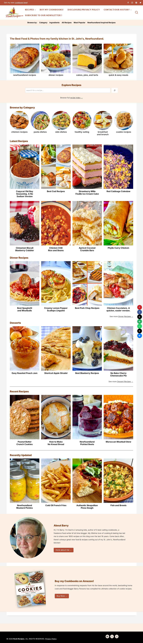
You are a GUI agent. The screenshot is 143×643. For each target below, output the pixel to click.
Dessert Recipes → (125, 381)
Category (43, 23)
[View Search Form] (136, 12)
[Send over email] (139, 321)
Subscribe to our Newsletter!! (43, 15)
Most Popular (79, 23)
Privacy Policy (50, 639)
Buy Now (61, 596)
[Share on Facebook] (139, 312)
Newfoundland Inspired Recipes (101, 23)
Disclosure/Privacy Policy (84, 10)
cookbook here (21, 3)
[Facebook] (128, 2)
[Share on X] (139, 316)
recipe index (75, 98)
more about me (62, 550)
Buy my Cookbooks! (52, 10)
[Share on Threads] (139, 331)
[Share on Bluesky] (139, 335)
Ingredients (54, 23)
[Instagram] (132, 2)
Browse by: (32, 23)
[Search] (114, 90)
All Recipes (67, 23)
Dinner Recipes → (125, 316)
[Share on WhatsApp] (139, 326)
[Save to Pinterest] (139, 307)
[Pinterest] (136, 2)
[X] (140, 2)
